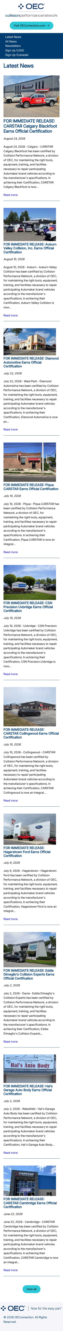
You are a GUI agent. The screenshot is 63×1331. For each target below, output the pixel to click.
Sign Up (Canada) (17, 55)
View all (31, 1289)
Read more (11, 195)
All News (11, 41)
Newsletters (13, 46)
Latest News (13, 37)
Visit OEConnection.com (29, 25)
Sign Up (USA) (14, 50)
